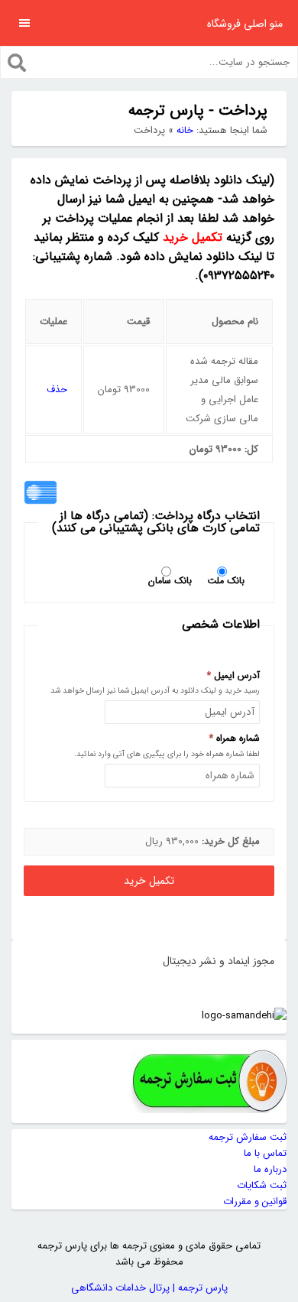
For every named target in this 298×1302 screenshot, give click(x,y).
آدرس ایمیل (233, 675)
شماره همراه (234, 738)
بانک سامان (170, 579)
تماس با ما (265, 1153)
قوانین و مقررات (255, 1201)
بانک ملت (226, 579)
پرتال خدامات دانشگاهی (120, 1288)
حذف (57, 390)
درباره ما (270, 1169)
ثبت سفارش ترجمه (248, 1137)
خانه (185, 130)
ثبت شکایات (262, 1185)
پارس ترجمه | (199, 1288)
